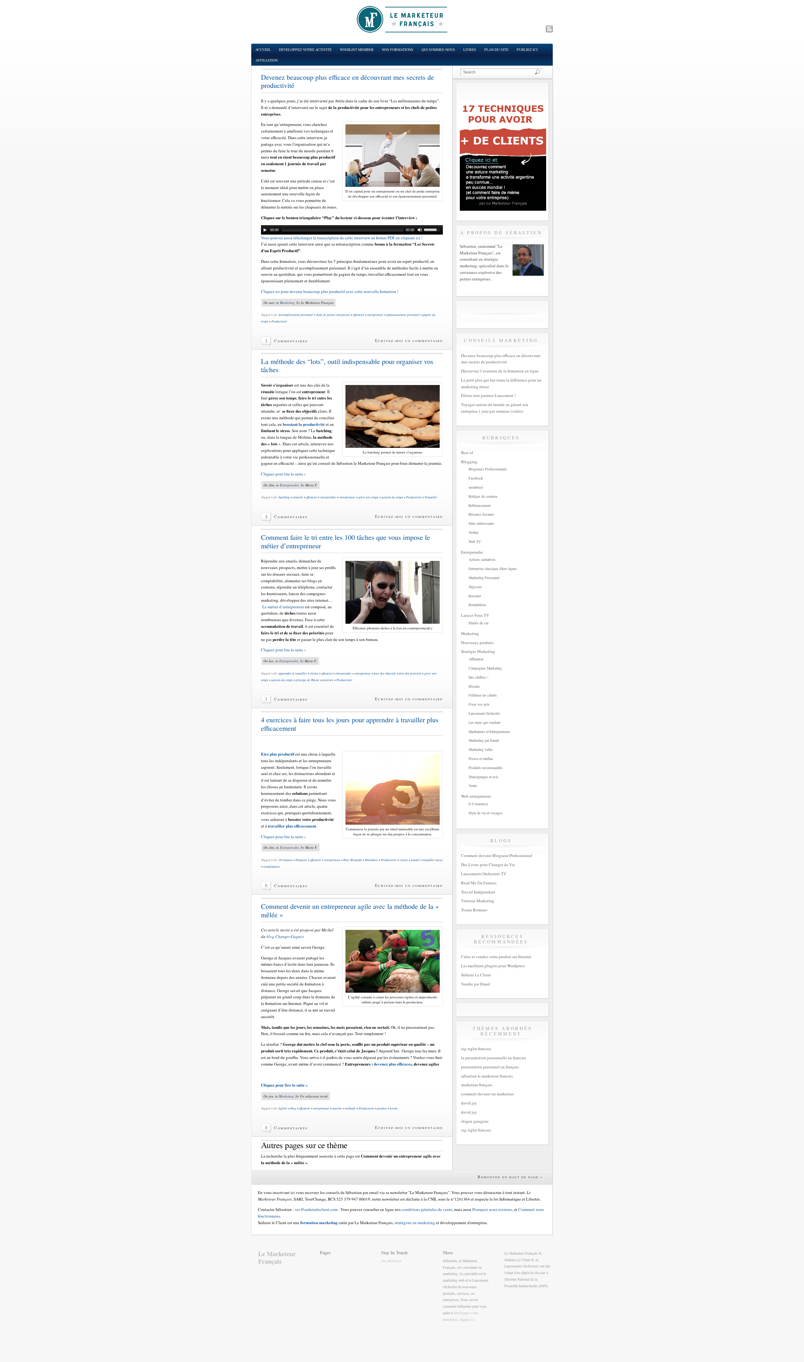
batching (284, 497)
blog (293, 1108)
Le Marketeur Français (277, 1257)
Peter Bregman (352, 860)
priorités (327, 680)
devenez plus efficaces (393, 1064)
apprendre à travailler (293, 673)
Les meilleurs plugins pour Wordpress (493, 966)
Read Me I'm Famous (479, 883)
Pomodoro (371, 860)
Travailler (431, 497)
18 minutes (285, 860)
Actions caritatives (482, 559)
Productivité (279, 321)
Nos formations (397, 49)
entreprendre (328, 497)
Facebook (476, 478)
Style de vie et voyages (486, 813)
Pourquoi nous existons (492, 1209)
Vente (473, 785)
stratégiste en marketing (414, 1222)
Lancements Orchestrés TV (483, 873)
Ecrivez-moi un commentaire (409, 340)
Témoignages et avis (483, 776)
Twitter (474, 532)
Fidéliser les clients (483, 695)
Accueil (263, 49)
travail (415, 860)
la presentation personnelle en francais (493, 1058)
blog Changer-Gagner (284, 936)
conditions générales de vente (427, 1209)
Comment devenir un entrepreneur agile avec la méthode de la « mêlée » (350, 910)
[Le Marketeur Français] (402, 19)
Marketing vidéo (481, 749)
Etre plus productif (277, 754)
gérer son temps (368, 497)
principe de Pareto (307, 680)
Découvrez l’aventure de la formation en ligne (500, 371)
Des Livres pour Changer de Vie (488, 864)
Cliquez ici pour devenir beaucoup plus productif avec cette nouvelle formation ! (329, 291)
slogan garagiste (475, 1121)
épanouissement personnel (402, 314)
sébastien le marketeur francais (487, 1076)
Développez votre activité (305, 49)
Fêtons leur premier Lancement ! (488, 395)
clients (314, 673)
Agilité (283, 1108)
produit (382, 1108)
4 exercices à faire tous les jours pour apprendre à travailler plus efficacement (349, 724)
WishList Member (357, 49)
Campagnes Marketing (485, 668)
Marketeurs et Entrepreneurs (489, 731)
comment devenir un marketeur (487, 1094)
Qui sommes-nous (438, 49)
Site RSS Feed (391, 1261)
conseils (298, 497)
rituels (403, 860)
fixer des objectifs (385, 673)
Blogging (469, 461)
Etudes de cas (479, 623)
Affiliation (266, 60)
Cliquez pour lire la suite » (283, 474)
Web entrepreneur (476, 796)
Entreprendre (289, 485)
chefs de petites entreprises (333, 314)
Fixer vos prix (479, 704)
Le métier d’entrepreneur (283, 607)
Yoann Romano (474, 910)
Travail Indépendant (478, 892)
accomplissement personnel (296, 314)
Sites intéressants (481, 523)
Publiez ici (527, 49)
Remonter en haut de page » (510, 1177)
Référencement (480, 505)
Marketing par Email (484, 740)
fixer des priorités (410, 673)
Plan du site (496, 49)
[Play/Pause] (265, 229)
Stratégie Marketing (478, 651)
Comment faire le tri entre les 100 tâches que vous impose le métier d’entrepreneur (345, 541)
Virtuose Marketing (477, 900)
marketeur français (476, 1085)
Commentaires (291, 341)
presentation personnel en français (490, 1067)
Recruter (475, 596)
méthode (350, 1108)
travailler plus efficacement (292, 826)
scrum (393, 1108)
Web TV (475, 541)
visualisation (271, 866)
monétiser (476, 487)
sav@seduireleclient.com (316, 1209)
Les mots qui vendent (484, 722)
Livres (469, 49)
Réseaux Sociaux (481, 514)
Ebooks (474, 686)
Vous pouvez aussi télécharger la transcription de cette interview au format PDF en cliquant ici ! (341, 238)
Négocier (475, 586)
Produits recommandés (486, 767)
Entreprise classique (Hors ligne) (493, 568)
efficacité (358, 314)
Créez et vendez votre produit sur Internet (496, 956)
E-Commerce (478, 803)
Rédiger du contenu (483, 496)
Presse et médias (481, 758)
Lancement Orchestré (484, 713)
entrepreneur (375, 314)
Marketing (287, 302)
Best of (467, 452)
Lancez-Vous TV (475, 615)
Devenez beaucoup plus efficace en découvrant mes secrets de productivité (347, 81)
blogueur (301, 860)
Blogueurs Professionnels (488, 469)
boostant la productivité (304, 424)
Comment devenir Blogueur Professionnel (496, 855)
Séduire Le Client (476, 975)
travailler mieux (432, 860)
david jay (469, 1103)
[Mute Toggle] (419, 229)
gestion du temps (392, 497)
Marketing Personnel (484, 577)
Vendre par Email (475, 984)
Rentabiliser (477, 604)
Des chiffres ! (478, 677)
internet (337, 1108)
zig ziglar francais (476, 1048)
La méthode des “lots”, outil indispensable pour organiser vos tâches (347, 365)
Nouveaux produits (477, 642)
